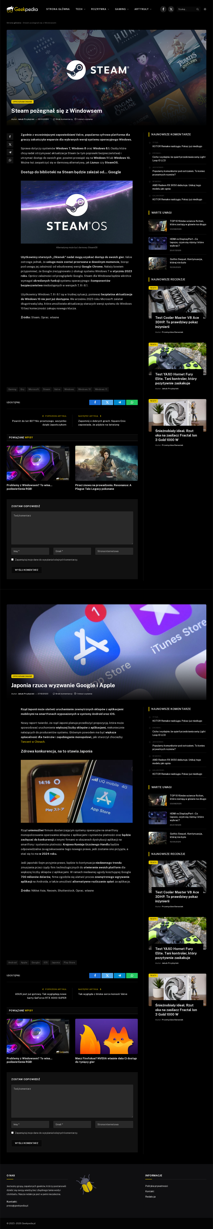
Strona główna (58, 9)
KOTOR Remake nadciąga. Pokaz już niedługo (177, 146)
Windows (69, 389)
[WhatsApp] (10, 160)
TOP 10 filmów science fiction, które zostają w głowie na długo (188, 223)
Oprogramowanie (22, 102)
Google (36, 962)
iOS (46, 962)
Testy (153, 288)
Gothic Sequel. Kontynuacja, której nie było (186, 261)
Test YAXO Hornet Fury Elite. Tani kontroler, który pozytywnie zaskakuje (176, 378)
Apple (24, 962)
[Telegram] (10, 152)
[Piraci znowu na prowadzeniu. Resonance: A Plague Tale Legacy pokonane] (106, 463)
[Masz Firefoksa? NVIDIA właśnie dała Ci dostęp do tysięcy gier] (106, 1036)
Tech (79, 9)
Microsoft (34, 389)
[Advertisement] (81, 353)
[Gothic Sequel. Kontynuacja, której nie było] (158, 263)
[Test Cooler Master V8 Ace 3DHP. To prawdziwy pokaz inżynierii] (177, 302)
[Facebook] (10, 136)
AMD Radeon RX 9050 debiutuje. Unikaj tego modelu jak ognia (176, 187)
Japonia (56, 962)
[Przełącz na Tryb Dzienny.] (204, 9)
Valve (57, 389)
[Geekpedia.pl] (22, 9)
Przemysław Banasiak (172, 332)
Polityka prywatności (156, 1186)
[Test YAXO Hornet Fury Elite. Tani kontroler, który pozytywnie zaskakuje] (177, 359)
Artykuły (141, 9)
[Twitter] (10, 144)
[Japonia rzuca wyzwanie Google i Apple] (106, 652)
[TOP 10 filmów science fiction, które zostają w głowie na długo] (158, 225)
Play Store (69, 962)
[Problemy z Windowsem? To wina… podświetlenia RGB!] (38, 463)
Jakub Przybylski (26, 119)
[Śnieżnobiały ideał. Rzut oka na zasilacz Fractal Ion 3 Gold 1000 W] (177, 415)
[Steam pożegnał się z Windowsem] (106, 77)
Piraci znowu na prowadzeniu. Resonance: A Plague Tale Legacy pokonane (103, 487)
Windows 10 (84, 389)
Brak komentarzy (64, 119)
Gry (22, 389)
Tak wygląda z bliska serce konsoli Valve (102, 994)
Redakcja (150, 1196)
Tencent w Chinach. (33, 741)
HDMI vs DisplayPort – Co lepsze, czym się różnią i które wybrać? (187, 242)
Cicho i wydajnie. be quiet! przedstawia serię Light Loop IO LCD (179, 159)
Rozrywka (98, 9)
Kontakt (149, 1191)
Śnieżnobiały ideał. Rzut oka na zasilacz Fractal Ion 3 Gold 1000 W (176, 435)
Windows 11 (101, 389)
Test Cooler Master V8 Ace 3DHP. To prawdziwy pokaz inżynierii (177, 322)
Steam (46, 389)
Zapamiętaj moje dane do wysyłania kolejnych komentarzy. (46, 559)
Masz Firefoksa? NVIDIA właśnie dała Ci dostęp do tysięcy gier (106, 1060)
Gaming (120, 9)
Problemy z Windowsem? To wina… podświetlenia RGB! (29, 487)
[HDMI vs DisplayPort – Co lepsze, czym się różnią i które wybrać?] (158, 243)
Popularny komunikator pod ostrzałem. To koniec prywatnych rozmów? (178, 173)
